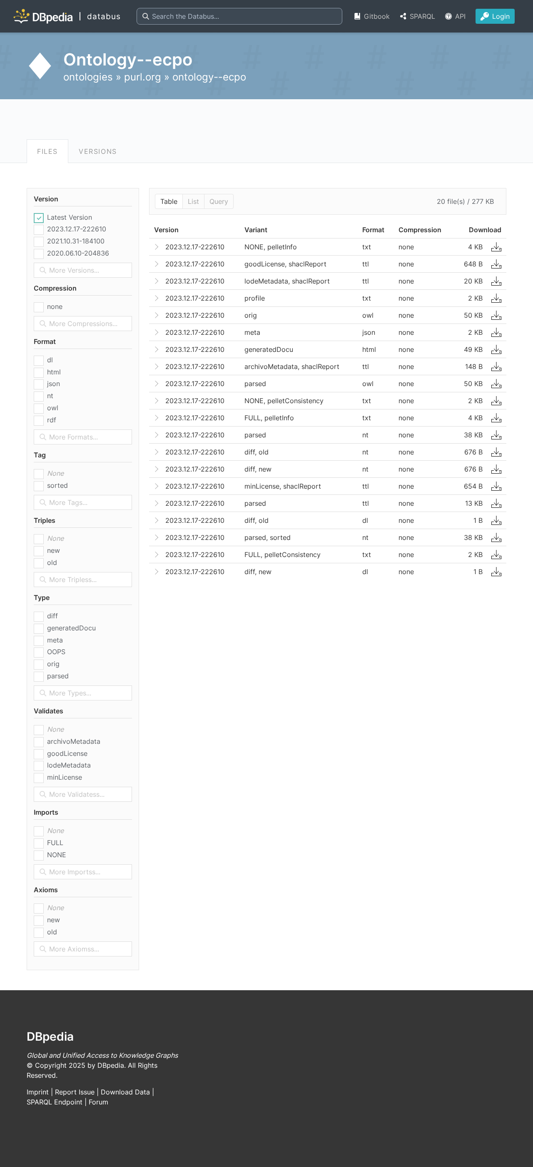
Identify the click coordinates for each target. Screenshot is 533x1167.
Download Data (125, 1092)
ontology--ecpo (209, 77)
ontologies (88, 77)
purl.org (142, 77)
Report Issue (75, 1092)
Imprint (38, 1092)
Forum (98, 1102)
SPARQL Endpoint (54, 1102)
